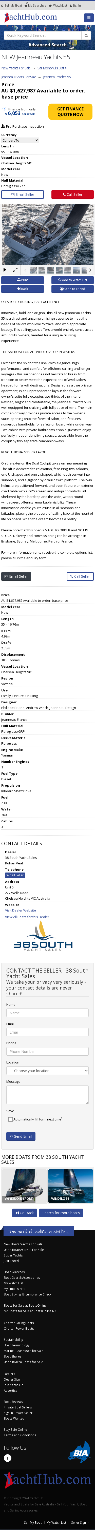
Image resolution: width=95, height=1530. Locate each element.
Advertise (10, 1390)
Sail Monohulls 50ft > (52, 68)
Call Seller (74, 194)
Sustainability (13, 1340)
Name (10, 1004)
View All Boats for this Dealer (27, 917)
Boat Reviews (13, 1402)
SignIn (70, 5)
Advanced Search (47, 45)
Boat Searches (14, 1272)
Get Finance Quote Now (70, 111)
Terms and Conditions (20, 1435)
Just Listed (11, 1261)
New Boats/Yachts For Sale (23, 1244)
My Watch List (13, 1283)
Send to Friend (74, 289)
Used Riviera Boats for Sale (23, 1362)
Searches (37, 5)
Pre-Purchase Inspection (24, 126)
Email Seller (24, 194)
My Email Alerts (14, 1289)
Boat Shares (13, 1356)
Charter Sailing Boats (19, 1323)
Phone (11, 1043)
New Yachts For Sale (15, 68)
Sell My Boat (13, 5)
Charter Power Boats (19, 1328)
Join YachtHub (14, 1385)
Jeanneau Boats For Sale (18, 76)
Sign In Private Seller (18, 1413)
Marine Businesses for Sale (23, 1351)
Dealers (9, 1374)
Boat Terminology (16, 1345)
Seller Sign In (80, 1522)
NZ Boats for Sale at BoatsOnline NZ (30, 1311)
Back (24, 289)
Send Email (22, 1136)
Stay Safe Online (15, 1429)
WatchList (60, 5)
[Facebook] (7, 1458)
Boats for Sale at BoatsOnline (25, 1305)
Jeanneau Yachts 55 (57, 76)
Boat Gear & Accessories (22, 1277)
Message (13, 1081)
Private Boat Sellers (18, 1407)
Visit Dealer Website (20, 910)
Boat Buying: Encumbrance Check (27, 1294)
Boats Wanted (14, 1418)
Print (24, 280)
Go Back (26, 1212)
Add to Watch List (74, 280)
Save (10, 1111)
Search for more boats (61, 1212)
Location (12, 1062)
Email (10, 1023)
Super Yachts (13, 1255)
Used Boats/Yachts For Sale (24, 1250)
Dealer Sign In (13, 1379)
